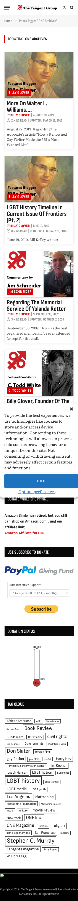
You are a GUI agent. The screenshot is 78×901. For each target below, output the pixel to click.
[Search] (71, 8)
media (9, 810)
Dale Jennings (34, 744)
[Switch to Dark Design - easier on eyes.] (64, 8)
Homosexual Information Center (26, 766)
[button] (71, 409)
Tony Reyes (50, 849)
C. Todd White (19, 390)
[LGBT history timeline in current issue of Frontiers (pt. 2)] (39, 179)
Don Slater (18, 751)
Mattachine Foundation (21, 804)
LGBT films (63, 772)
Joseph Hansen (17, 773)
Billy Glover (18, 92)
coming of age (13, 743)
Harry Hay (63, 759)
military (23, 810)
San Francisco (45, 832)
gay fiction (15, 758)
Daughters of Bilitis (57, 743)
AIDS (38, 721)
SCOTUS (64, 833)
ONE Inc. (34, 818)
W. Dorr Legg (17, 856)
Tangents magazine (23, 849)
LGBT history (23, 781)
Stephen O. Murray (31, 841)
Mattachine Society (51, 804)
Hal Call (47, 759)
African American (19, 721)
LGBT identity (52, 782)
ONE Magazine (20, 825)
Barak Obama (52, 721)
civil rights (57, 736)
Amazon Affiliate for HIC (24, 533)
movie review (43, 810)
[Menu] (7, 8)
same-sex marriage (18, 833)
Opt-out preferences (36, 491)
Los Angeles (18, 797)
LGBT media (17, 789)
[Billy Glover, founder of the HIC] (39, 373)
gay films (34, 759)
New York (14, 818)
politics (43, 826)
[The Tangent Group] (37, 7)
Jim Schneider (19, 291)
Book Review (38, 728)
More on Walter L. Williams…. (27, 106)
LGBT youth (39, 789)
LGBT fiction (42, 772)
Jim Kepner (58, 765)
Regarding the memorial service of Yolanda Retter (36, 305)
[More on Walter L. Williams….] (39, 75)
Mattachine (44, 797)
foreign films (42, 752)
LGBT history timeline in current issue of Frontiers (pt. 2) (37, 214)
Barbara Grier (12, 729)
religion (58, 825)
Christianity (35, 737)
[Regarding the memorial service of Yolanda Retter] (39, 274)
